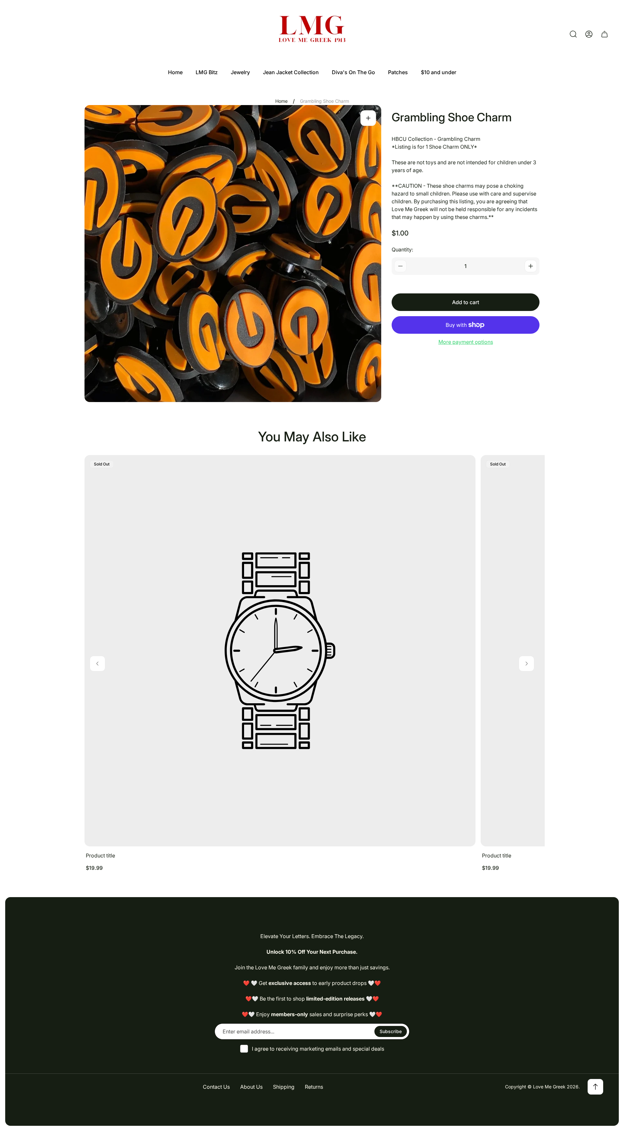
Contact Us (216, 1087)
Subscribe (391, 1031)
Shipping (283, 1087)
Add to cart (465, 302)
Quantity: (402, 249)
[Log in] (589, 34)
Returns (314, 1087)
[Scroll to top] (595, 1087)
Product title (100, 855)
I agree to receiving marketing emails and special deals (318, 1048)
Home (281, 101)
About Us (251, 1087)
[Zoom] (368, 118)
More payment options (465, 342)
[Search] (573, 34)
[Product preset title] (279, 650)
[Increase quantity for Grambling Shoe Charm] (531, 266)
